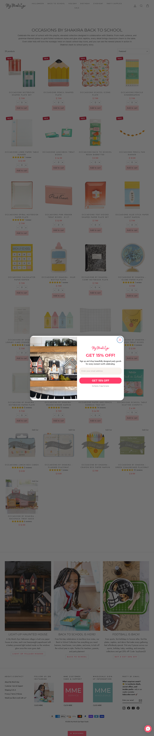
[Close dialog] (120, 340)
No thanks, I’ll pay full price (100, 386)
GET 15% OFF (100, 380)
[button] (148, 728)
